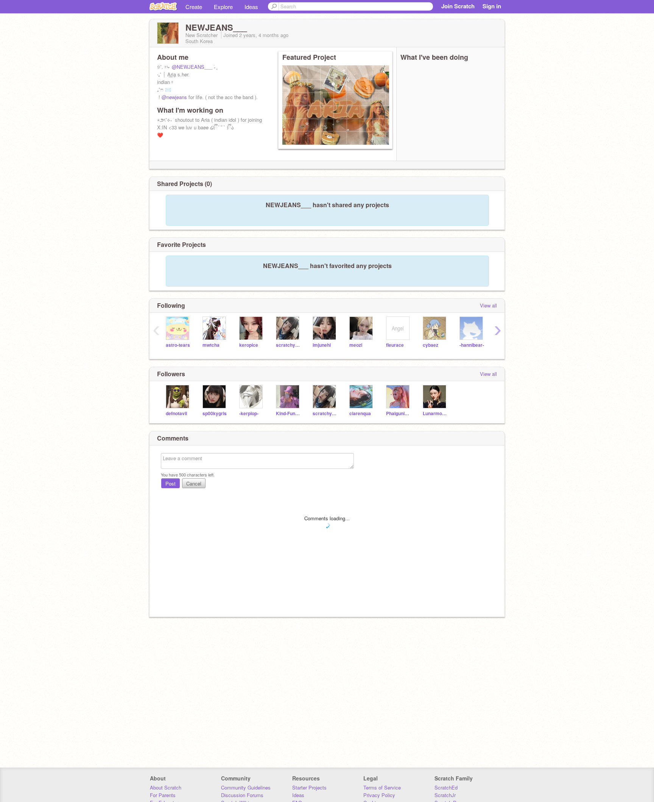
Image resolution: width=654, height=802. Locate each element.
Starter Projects (309, 787)
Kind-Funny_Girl (288, 413)
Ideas (251, 7)
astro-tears (178, 345)
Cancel (193, 483)
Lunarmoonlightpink (435, 413)
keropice (248, 345)
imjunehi (322, 345)
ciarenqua (360, 413)
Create (193, 7)
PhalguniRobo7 (398, 413)
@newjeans (174, 97)
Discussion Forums (242, 795)
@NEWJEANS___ (192, 66)
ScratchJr (445, 795)
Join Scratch (458, 6)
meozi (355, 345)
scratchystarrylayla (288, 345)
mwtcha (211, 345)
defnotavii (176, 413)
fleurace (395, 345)
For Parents (163, 795)
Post (170, 483)
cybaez (430, 345)
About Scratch (165, 787)
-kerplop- (248, 413)
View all (488, 305)
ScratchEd (446, 787)
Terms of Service (382, 787)
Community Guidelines (246, 787)
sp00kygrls (214, 413)
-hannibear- (471, 345)
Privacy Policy (379, 795)
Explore (223, 7)
